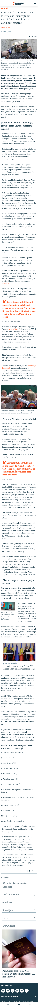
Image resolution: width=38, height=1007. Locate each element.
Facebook (5, 284)
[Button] (33, 36)
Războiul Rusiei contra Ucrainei (14, 885)
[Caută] (30, 1004)
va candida (12, 329)
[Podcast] (8, 1004)
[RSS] (17, 991)
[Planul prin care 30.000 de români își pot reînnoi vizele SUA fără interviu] (19, 948)
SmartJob (7, 910)
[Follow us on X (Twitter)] (26, 991)
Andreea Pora (5, 28)
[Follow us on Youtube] (8, 991)
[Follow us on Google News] (22, 991)
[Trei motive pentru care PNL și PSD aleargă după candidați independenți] (19, 652)
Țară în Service (10, 894)
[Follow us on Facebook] (3, 991)
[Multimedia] (19, 1004)
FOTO (5, 918)
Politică (4, 9)
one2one (7, 902)
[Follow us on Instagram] (12, 991)
